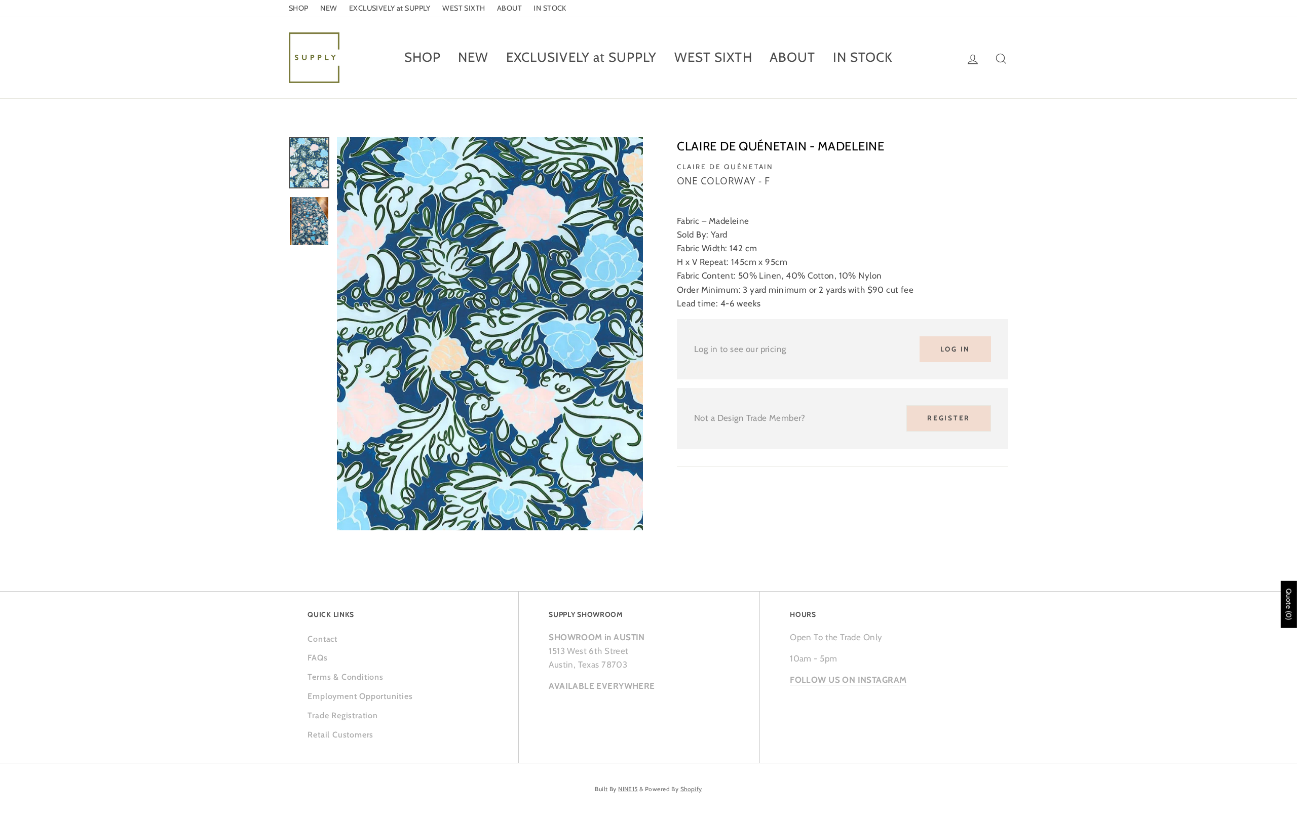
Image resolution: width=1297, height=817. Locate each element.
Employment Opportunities (360, 696)
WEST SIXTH (463, 8)
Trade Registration (342, 715)
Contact (322, 639)
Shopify (691, 789)
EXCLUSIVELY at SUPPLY (390, 8)
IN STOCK (549, 8)
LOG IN (955, 349)
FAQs (317, 658)
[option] (490, 333)
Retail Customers (340, 735)
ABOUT (509, 8)
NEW (328, 8)
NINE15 (628, 789)
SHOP (299, 8)
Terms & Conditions (345, 677)
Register (948, 418)
